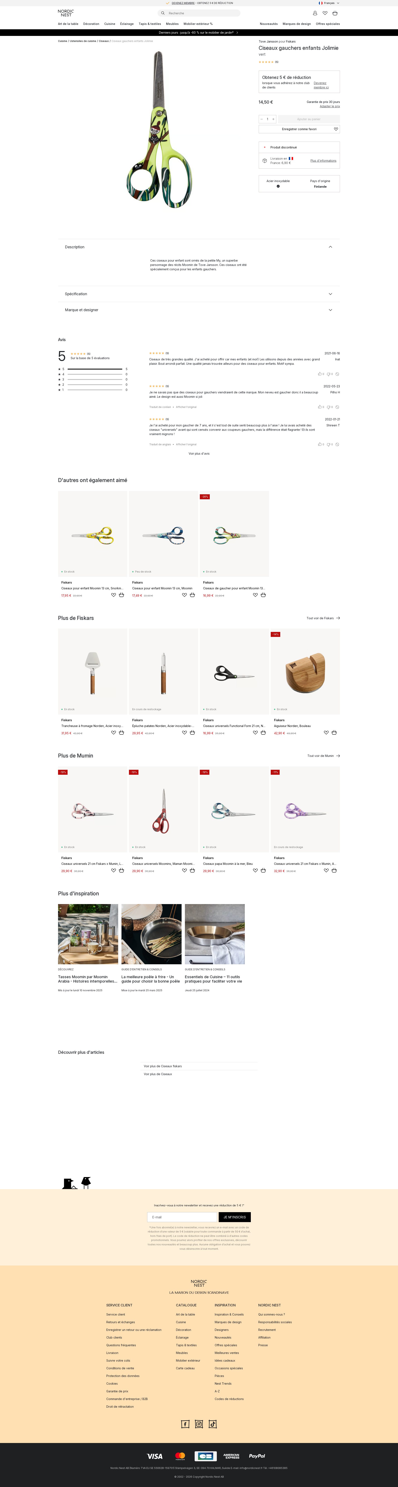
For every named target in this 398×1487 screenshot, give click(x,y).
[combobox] (329, 3)
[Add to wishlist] (113, 595)
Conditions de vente (120, 1368)
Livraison (112, 1353)
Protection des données (123, 1376)
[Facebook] (185, 1423)
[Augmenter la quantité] (273, 119)
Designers (222, 1330)
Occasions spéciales (229, 1368)
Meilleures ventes (227, 1353)
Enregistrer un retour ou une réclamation (133, 1330)
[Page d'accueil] (66, 13)
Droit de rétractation (120, 1406)
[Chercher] (162, 13)
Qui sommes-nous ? (271, 1314)
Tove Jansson (268, 41)
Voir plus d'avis (199, 453)
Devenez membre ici (321, 85)
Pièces (219, 1376)
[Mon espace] (315, 13)
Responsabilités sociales (275, 1322)
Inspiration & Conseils (229, 1314)
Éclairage (127, 24)
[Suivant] (243, 130)
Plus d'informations (323, 160)
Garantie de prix (117, 1391)
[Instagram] (199, 1423)
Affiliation (264, 1337)
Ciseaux (104, 41)
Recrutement (267, 1330)
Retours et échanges (120, 1322)
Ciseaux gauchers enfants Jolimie (132, 41)
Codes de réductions (229, 1399)
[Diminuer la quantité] (262, 119)
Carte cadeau (185, 1368)
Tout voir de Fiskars (320, 618)
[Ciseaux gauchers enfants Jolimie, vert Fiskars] (157, 129)
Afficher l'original (186, 407)
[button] (268, 62)
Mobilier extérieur (188, 1360)
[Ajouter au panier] (121, 594)
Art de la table (68, 24)
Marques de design (297, 24)
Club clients (114, 1337)
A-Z (217, 1391)
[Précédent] (72, 130)
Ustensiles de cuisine (83, 41)
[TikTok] (213, 1423)
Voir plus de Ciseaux (158, 1074)
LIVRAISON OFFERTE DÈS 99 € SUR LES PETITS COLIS (202, 3)
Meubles (172, 24)
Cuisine (109, 24)
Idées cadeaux (225, 1360)
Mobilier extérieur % (198, 24)
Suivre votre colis (118, 1360)
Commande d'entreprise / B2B (127, 1399)
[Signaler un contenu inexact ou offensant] (337, 374)
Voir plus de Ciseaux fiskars (163, 1066)
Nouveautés (269, 24)
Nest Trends (223, 1383)
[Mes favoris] (325, 13)
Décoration (91, 24)
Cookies (112, 1383)
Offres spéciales (328, 24)
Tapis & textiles (150, 24)
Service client (115, 1314)
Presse (263, 1345)
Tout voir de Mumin (320, 756)
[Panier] (335, 13)
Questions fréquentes (121, 1345)
